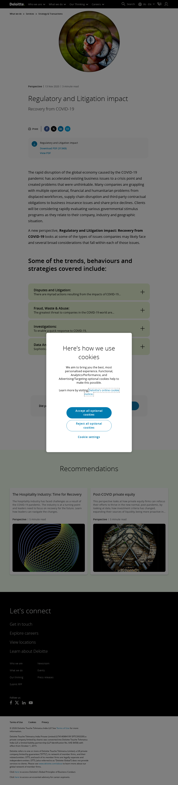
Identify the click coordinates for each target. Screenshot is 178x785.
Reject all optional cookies (89, 425)
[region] (89, 392)
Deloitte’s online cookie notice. (101, 392)
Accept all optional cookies (88, 412)
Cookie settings (89, 437)
